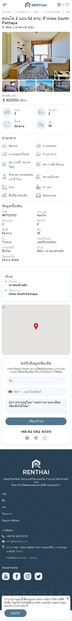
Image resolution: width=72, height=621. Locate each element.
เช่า (4, 507)
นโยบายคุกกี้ (20, 606)
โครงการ (7, 514)
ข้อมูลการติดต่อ (10, 520)
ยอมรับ (15, 613)
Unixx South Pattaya (23, 294)
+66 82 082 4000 (36, 431)
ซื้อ (3, 500)
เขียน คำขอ (36, 421)
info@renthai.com (17, 541)
